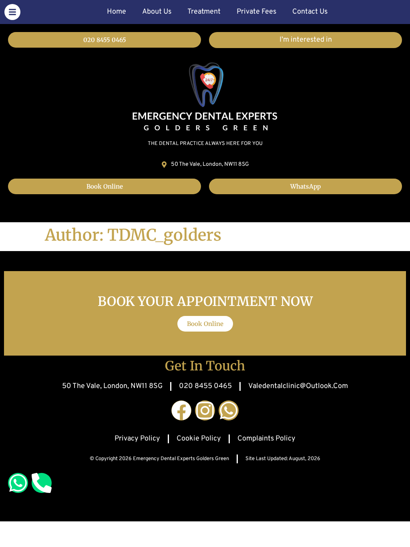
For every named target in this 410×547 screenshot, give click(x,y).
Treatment (204, 11)
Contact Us (310, 11)
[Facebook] (181, 410)
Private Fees (256, 11)
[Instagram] (205, 410)
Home (116, 11)
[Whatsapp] (229, 410)
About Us (156, 11)
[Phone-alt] (42, 483)
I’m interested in (305, 39)
